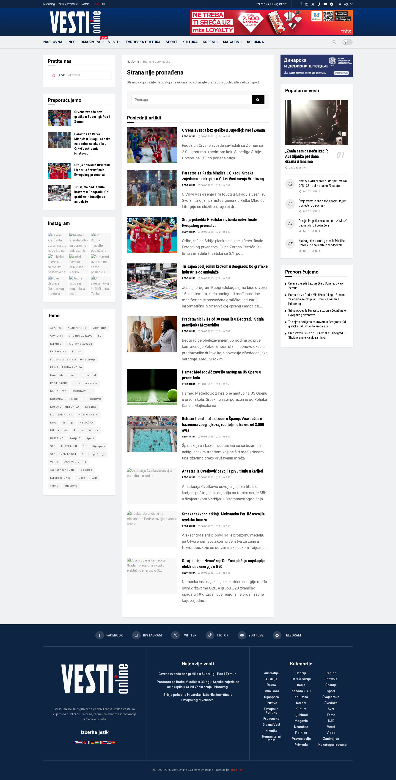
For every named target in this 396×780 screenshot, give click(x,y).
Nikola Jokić (59, 430)
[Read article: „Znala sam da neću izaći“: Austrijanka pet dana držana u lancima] (316, 122)
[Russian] (105, 742)
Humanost (89, 375)
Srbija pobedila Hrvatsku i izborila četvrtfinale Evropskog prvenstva (92, 170)
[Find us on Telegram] (331, 4)
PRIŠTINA (56, 438)
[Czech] (76, 742)
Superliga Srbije (93, 454)
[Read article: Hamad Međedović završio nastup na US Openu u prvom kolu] (152, 387)
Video (331, 733)
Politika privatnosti (68, 4)
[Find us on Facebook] (301, 4)
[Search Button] (334, 42)
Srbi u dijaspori (94, 446)
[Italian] (101, 742)
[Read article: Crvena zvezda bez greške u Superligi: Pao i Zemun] (152, 145)
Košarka (90, 406)
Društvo (271, 703)
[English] (84, 742)
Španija (331, 685)
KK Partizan (58, 391)
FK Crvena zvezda (79, 343)
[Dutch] (80, 742)
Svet (331, 709)
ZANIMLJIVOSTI (75, 462)
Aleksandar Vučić (62, 469)
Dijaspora (92, 41)
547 (227, 278)
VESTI (54, 462)
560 (227, 436)
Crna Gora (271, 691)
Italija (301, 685)
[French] (89, 742)
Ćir (103, 4)
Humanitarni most (63, 375)
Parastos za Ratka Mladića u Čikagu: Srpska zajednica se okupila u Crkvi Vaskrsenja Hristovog (92, 143)
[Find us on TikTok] (319, 4)
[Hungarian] (97, 742)
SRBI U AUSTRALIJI (63, 446)
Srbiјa (54, 485)
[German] (93, 742)
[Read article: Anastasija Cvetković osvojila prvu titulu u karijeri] (152, 486)
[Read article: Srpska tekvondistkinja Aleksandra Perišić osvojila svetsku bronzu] (152, 529)
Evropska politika (143, 42)
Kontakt (85, 4)
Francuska (271, 718)
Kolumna (255, 42)
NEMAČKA (86, 422)
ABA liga (56, 327)
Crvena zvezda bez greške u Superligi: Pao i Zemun (223, 130)
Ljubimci (301, 715)
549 (227, 231)
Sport (171, 42)
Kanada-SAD (301, 691)
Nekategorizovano (332, 745)
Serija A (74, 438)
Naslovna (53, 42)
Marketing (49, 4)
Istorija (301, 673)
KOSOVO (95, 399)
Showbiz (330, 679)
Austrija (271, 679)
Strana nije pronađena (156, 61)
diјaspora (71, 485)
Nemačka (301, 727)
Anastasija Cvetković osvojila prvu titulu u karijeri (222, 471)
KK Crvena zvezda (85, 383)
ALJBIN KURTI (77, 327)
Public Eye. (236, 770)
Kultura (190, 42)
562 (227, 185)
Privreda (301, 745)
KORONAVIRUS (82, 391)
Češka (271, 685)
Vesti (113, 42)
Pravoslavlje (301, 739)
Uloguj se (347, 4)
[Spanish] (113, 742)
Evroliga (55, 343)
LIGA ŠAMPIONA (61, 414)
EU (100, 335)
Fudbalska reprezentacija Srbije (73, 359)
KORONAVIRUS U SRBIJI (66, 399)
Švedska (331, 703)
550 (227, 384)
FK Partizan (58, 351)
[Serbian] (109, 742)
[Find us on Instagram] (306, 4)
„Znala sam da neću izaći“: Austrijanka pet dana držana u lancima (306, 156)
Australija (100, 327)
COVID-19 (56, 335)
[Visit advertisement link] (271, 22)
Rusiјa (81, 477)
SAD (94, 477)
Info (72, 42)
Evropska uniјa (60, 477)
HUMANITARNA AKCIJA (66, 367)
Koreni (209, 42)
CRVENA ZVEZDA (80, 335)
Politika (301, 733)
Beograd (87, 469)
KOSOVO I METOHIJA (64, 406)
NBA (53, 422)
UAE (331, 721)
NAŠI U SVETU (88, 414)
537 (227, 136)
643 (227, 572)
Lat (97, 4)
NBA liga (68, 422)
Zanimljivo (331, 739)
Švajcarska (330, 697)
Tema (331, 715)
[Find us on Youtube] (325, 4)
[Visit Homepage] (75, 22)
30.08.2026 (206, 136)
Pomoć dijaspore (86, 430)
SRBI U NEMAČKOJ (63, 454)
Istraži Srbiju (301, 679)
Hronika (271, 730)
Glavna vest (271, 724)
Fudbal (77, 351)
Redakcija (188, 136)
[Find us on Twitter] (312, 4)
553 (227, 526)
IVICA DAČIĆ (58, 383)
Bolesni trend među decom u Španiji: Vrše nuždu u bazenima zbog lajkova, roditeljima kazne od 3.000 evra (223, 424)
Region (331, 673)
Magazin (231, 42)
